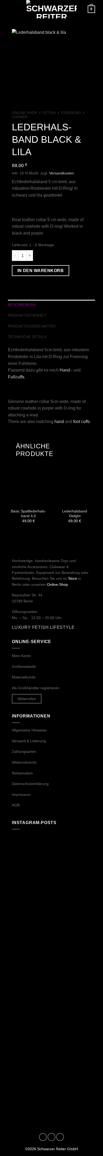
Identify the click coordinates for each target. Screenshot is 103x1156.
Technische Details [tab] (27, 337)
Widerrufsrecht (24, 762)
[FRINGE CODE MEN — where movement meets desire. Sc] (51, 859)
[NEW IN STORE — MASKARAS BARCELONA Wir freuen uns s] (51, 953)
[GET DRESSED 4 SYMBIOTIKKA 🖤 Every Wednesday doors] (51, 1000)
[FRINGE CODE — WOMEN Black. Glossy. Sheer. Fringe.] (51, 906)
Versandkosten (61, 173)
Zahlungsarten (24, 751)
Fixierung (71, 113)
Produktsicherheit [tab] (27, 315)
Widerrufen (26, 699)
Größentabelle (24, 666)
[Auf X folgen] (60, 1137)
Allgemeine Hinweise (29, 730)
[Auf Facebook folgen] (43, 1137)
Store (72, 578)
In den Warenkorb (40, 270)
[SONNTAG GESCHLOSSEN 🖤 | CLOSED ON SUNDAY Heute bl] (51, 1047)
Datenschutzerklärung (30, 784)
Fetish (49, 113)
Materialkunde (24, 677)
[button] (11, 9)
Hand (65, 370)
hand (59, 421)
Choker (19, 117)
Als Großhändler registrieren (35, 688)
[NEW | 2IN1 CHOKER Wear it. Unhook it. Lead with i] (51, 1094)
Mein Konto (21, 656)
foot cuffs (81, 421)
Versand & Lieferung (29, 741)
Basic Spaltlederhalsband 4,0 (28, 513)
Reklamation (22, 773)
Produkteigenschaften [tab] (31, 326)
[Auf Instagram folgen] (51, 1137)
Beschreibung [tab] (22, 305)
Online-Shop (24, 113)
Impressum (21, 794)
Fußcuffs (16, 377)
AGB (16, 805)
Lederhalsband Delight (74, 513)
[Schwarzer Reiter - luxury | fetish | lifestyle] (51, 9)
